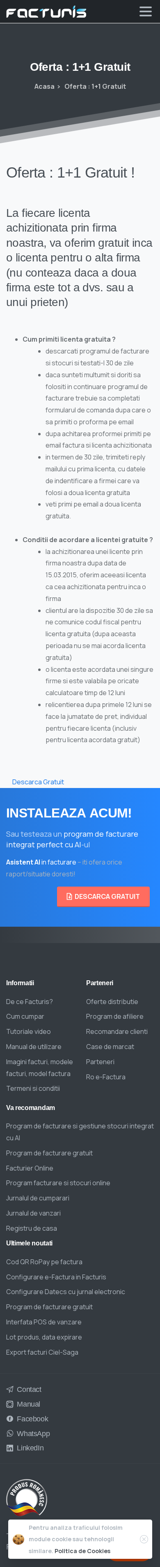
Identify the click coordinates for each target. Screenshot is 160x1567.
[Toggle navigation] (145, 11)
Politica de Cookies (82, 1551)
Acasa (44, 86)
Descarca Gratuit (38, 781)
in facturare (41, 862)
